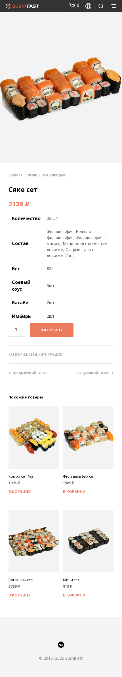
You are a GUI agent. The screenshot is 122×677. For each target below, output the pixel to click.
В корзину (20, 491)
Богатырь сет (21, 579)
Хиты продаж (54, 175)
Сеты (33, 355)
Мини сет (71, 579)
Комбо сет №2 (21, 476)
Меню (32, 175)
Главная (15, 175)
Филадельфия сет (79, 476)
